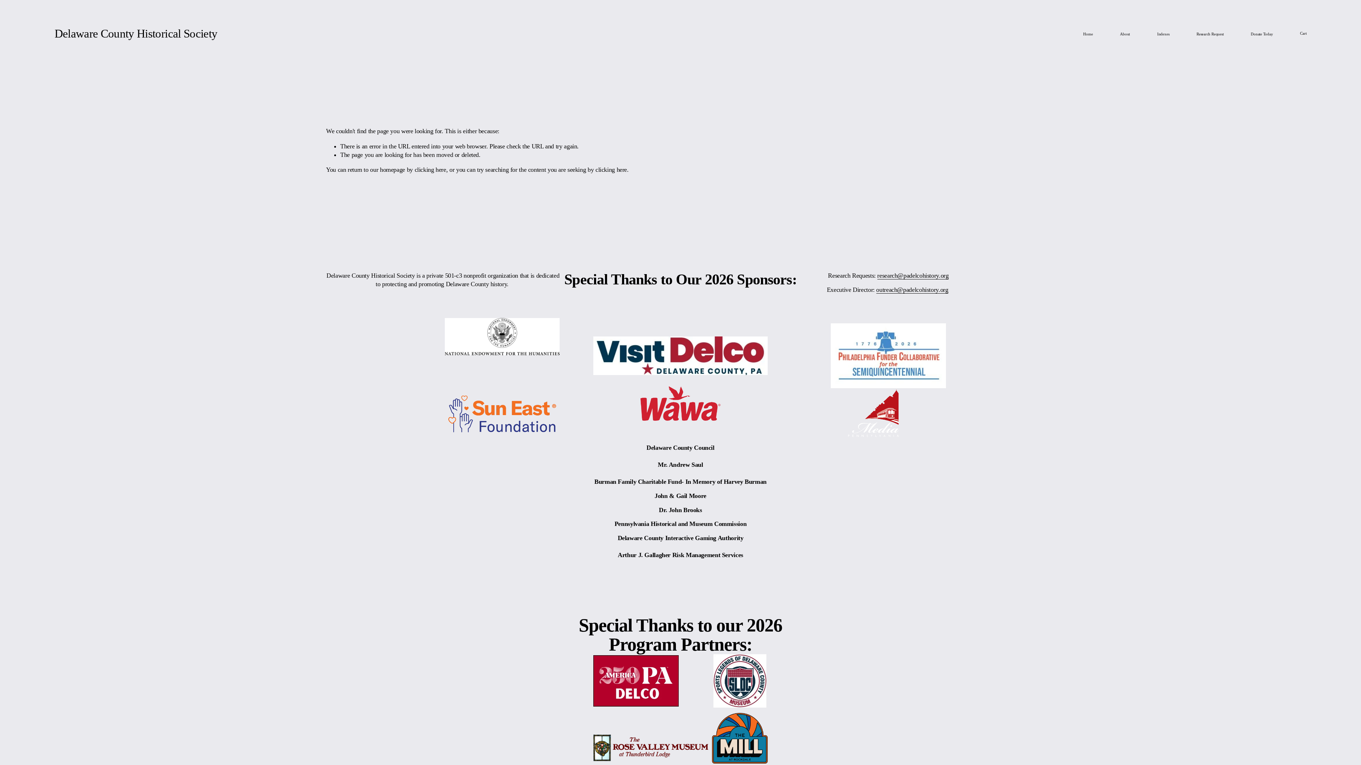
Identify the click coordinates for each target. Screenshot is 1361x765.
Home (1088, 34)
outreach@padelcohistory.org (912, 289)
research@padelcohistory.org (912, 275)
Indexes (1163, 34)
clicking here (430, 169)
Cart (1303, 33)
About (1125, 34)
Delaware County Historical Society (136, 33)
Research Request (1210, 34)
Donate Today (1262, 34)
